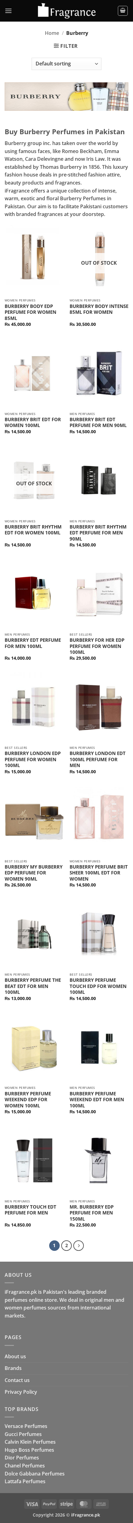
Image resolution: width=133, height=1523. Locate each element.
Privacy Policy (21, 1391)
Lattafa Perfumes (25, 1481)
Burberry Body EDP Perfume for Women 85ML (30, 312)
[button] (8, 10)
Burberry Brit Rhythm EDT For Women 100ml (33, 530)
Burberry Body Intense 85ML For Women (99, 309)
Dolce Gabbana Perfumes (35, 1473)
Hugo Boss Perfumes (29, 1449)
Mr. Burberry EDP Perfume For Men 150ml (92, 1213)
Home (52, 33)
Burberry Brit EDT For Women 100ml (33, 423)
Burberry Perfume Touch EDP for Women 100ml (98, 986)
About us (15, 1356)
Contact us (17, 1380)
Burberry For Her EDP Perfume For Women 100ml (97, 646)
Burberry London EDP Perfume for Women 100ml (33, 759)
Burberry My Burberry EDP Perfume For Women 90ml (33, 873)
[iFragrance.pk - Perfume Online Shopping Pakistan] (66, 11)
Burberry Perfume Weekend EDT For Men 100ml (97, 1100)
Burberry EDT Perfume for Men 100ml (33, 643)
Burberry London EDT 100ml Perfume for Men (98, 759)
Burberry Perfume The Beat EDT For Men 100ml (33, 986)
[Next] (78, 1245)
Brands (13, 1368)
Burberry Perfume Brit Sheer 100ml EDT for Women (99, 873)
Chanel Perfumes (25, 1465)
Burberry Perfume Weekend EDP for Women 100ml (28, 1100)
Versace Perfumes (26, 1426)
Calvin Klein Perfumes (30, 1441)
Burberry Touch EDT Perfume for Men (30, 1210)
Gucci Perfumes (23, 1434)
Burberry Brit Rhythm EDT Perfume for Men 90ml (98, 533)
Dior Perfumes (22, 1457)
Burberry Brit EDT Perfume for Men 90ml (98, 423)
